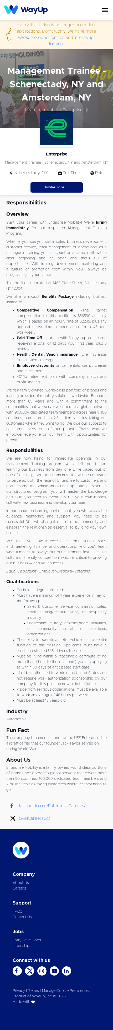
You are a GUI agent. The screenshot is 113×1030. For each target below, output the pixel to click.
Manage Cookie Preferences (66, 991)
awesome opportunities (40, 38)
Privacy (19, 991)
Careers (19, 888)
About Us (21, 883)
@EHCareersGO (34, 818)
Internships (22, 946)
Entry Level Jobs (27, 940)
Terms (33, 991)
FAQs (17, 911)
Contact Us (22, 917)
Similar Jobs (54, 187)
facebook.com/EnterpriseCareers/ (52, 806)
